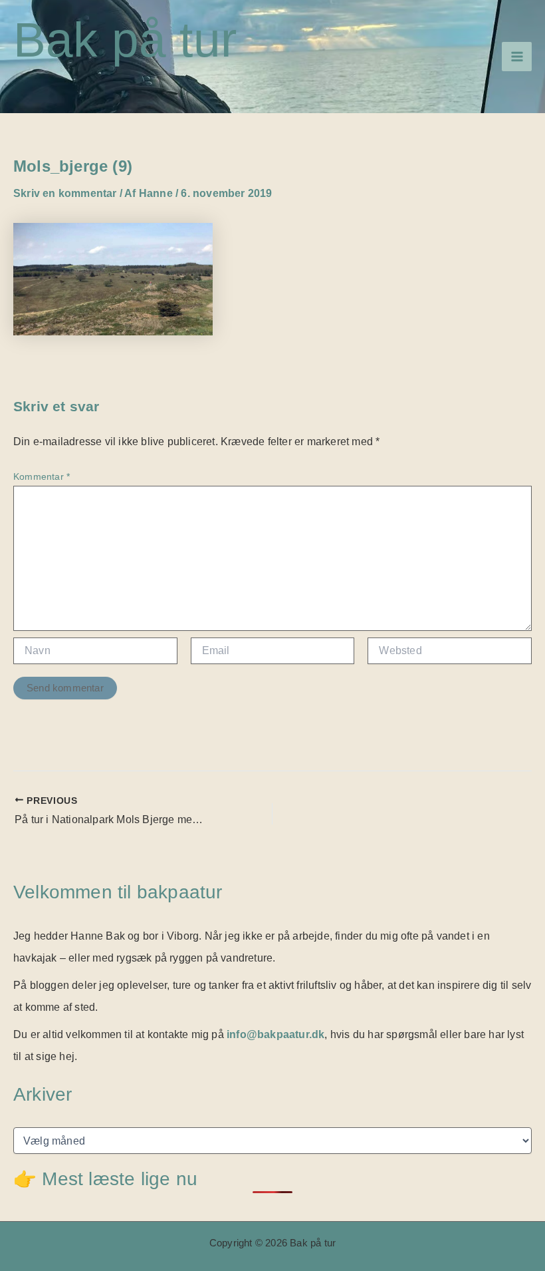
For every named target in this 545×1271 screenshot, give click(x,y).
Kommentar (41, 476)
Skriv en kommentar (65, 193)
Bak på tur (125, 40)
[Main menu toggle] (517, 57)
